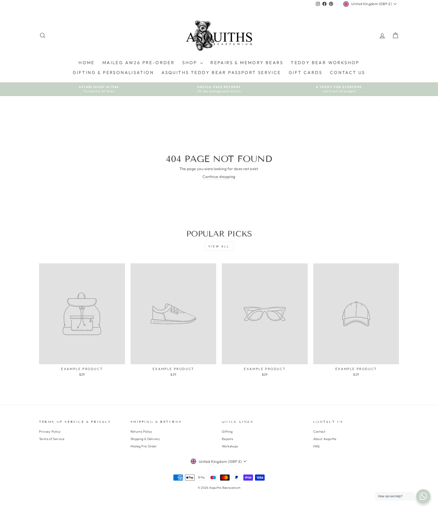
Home (87, 62)
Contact (319, 431)
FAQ (316, 446)
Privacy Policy (50, 431)
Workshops (230, 446)
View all (219, 246)
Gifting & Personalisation (113, 72)
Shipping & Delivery (145, 439)
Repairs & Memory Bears (246, 62)
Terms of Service (51, 439)
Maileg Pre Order (144, 446)
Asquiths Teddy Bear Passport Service (221, 72)
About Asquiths (324, 439)
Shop (190, 62)
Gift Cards (305, 72)
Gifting (227, 431)
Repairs (227, 439)
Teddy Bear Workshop (325, 62)
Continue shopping (219, 176)
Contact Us (347, 72)
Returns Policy (141, 431)
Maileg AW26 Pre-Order (138, 62)
